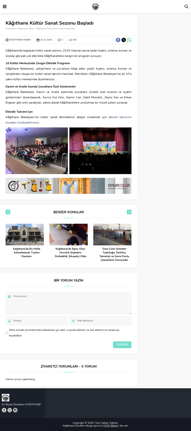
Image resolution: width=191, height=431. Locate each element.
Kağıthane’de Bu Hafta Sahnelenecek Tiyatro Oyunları (26, 253)
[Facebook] (4, 410)
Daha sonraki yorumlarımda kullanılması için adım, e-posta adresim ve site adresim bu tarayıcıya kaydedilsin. (64, 333)
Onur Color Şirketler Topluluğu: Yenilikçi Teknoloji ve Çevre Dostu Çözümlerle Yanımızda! (114, 255)
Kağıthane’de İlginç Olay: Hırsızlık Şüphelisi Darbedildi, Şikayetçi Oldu (70, 253)
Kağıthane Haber (25, 29)
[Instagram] (15, 410)
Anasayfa (10, 29)
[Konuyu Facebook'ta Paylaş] (118, 40)
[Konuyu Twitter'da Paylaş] (123, 40)
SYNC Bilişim (110, 425)
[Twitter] (9, 410)
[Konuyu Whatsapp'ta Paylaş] (129, 40)
